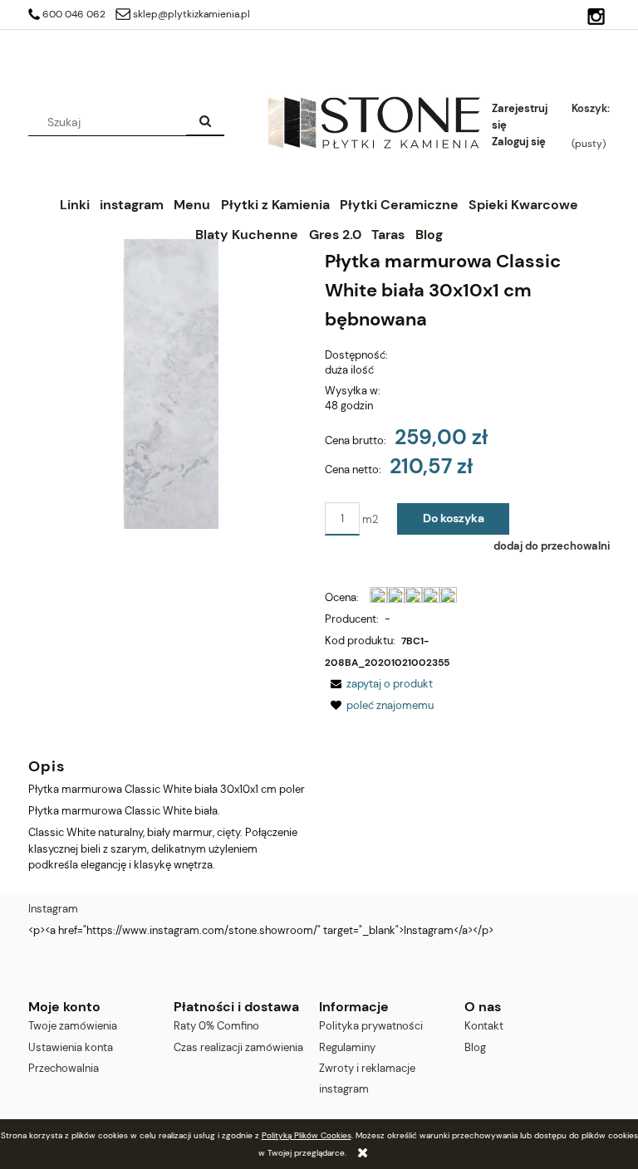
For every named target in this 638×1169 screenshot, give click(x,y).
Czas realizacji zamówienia (238, 1047)
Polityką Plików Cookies (306, 1135)
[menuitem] (74, 205)
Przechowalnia (63, 1068)
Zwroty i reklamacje (367, 1068)
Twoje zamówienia (72, 1026)
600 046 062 (74, 14)
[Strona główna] (373, 122)
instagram (344, 1089)
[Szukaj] (205, 122)
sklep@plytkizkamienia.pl (191, 14)
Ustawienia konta (70, 1047)
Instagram (53, 909)
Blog (475, 1047)
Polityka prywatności (371, 1026)
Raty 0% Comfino (216, 1026)
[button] (379, 684)
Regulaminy (347, 1047)
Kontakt (483, 1026)
